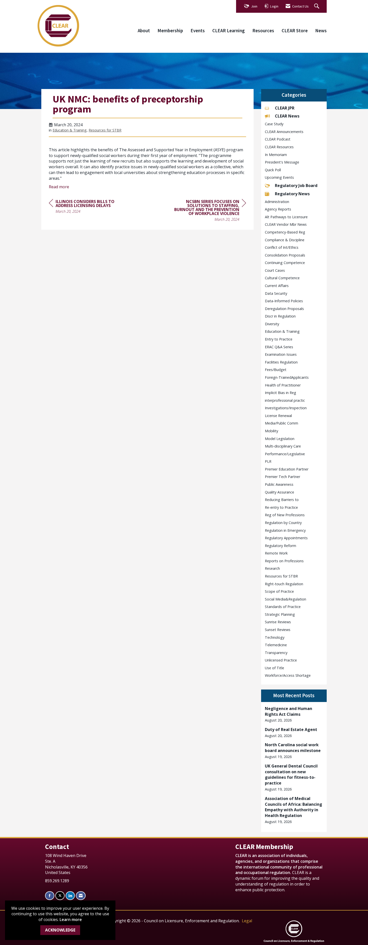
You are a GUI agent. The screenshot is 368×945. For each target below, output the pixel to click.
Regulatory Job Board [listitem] (296, 185)
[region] (208, 211)
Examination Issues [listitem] (281, 354)
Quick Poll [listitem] (273, 170)
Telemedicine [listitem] (276, 644)
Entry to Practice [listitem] (278, 339)
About (144, 31)
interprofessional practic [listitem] (285, 400)
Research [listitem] (272, 568)
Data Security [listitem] (276, 293)
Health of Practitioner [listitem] (283, 385)
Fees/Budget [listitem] (275, 369)
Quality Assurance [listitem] (279, 492)
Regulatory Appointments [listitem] (286, 538)
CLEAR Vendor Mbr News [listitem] (286, 224)
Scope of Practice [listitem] (279, 591)
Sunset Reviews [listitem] (277, 629)
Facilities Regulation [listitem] (281, 362)
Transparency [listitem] (276, 652)
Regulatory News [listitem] (292, 193)
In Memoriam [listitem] (276, 154)
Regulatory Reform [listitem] (280, 545)
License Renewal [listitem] (278, 415)
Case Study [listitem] (274, 124)
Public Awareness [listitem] (279, 484)
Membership (170, 31)
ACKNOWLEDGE (60, 930)
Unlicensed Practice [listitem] (281, 660)
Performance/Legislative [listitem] (285, 454)
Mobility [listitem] (271, 430)
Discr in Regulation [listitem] (280, 316)
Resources (263, 31)
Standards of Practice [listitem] (283, 606)
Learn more (71, 919)
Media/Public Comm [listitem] (281, 423)
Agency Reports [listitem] (278, 209)
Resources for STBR (105, 130)
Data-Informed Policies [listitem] (284, 300)
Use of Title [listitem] (274, 668)
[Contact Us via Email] (81, 895)
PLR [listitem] (268, 461)
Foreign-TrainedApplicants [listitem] (287, 377)
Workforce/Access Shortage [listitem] (288, 675)
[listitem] (294, 714)
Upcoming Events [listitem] (279, 177)
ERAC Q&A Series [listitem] (279, 346)
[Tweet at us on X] (60, 895)
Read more (59, 187)
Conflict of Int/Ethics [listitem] (281, 247)
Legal (247, 921)
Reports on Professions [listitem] (284, 560)
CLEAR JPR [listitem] (284, 108)
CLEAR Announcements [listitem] (284, 131)
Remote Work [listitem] (276, 553)
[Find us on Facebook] (49, 895)
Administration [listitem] (277, 201)
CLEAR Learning (228, 31)
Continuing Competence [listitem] (285, 262)
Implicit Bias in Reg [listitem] (280, 392)
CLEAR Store (295, 31)
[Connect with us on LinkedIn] (70, 895)
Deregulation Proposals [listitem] (284, 308)
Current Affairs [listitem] (277, 285)
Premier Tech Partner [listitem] (282, 476)
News (321, 31)
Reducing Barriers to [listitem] (282, 499)
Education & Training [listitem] (282, 331)
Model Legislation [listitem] (279, 438)
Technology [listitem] (274, 637)
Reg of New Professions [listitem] (285, 514)
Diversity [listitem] (272, 324)
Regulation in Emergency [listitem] (285, 530)
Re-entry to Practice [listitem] (281, 507)
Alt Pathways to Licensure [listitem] (286, 216)
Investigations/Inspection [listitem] (286, 408)
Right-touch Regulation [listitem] (284, 584)
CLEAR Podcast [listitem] (277, 139)
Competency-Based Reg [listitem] (285, 232)
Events (198, 31)
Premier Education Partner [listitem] (286, 469)
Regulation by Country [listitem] (283, 522)
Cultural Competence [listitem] (282, 278)
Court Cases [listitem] (275, 270)
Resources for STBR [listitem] (281, 576)
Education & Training (70, 130)
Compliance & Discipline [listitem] (284, 240)
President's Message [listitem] (282, 162)
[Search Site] (317, 6)
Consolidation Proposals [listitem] (285, 255)
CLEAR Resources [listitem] (279, 146)
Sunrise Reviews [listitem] (278, 622)
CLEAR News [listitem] (287, 116)
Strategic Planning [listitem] (280, 614)
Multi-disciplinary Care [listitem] (283, 446)
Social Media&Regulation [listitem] (285, 599)
